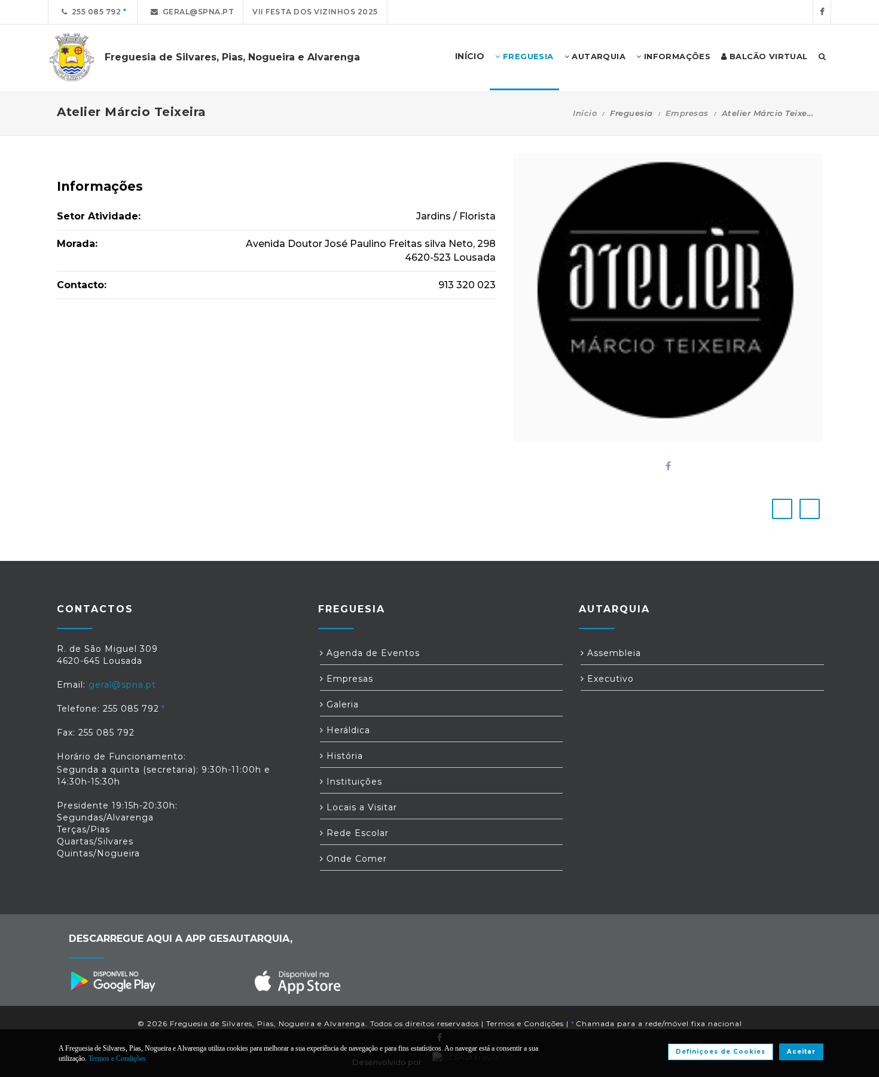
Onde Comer (355, 858)
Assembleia (612, 653)
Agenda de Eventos (371, 653)
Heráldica (346, 730)
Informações (675, 56)
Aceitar (801, 1051)
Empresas (687, 113)
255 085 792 (94, 11)
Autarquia (597, 56)
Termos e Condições (525, 1023)
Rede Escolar (356, 833)
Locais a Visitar (360, 807)
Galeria (341, 704)
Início (585, 113)
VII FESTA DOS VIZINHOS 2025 (315, 11)
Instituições (352, 781)
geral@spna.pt (196, 11)
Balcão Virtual (767, 56)
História (343, 755)
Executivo (609, 678)
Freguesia (527, 56)
